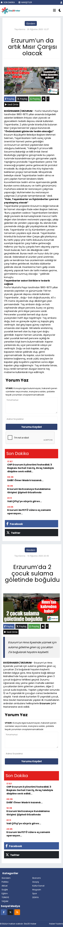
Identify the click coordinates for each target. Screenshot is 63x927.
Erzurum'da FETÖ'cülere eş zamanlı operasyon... (29, 511)
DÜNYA (35, 897)
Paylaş (10, 98)
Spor (34, 893)
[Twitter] (10, 912)
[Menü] (54, 10)
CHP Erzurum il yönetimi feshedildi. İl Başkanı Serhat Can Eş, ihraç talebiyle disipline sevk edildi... (30, 468)
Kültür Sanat (38, 885)
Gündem (30, 23)
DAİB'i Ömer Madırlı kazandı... (25, 480)
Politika (5, 881)
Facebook (16, 524)
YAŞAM (5, 901)
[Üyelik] (61, 2)
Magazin (36, 889)
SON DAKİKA (9, 2)
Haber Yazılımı (56, 923)
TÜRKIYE (5, 897)
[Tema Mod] (60, 10)
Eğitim (5, 893)
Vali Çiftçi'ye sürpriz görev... (24, 501)
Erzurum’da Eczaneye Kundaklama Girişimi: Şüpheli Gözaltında (28, 490)
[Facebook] (3, 912)
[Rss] (17, 912)
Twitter (15, 533)
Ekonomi (36, 878)
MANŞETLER (26, 2)
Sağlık (5, 889)
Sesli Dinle (12, 104)
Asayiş (35, 881)
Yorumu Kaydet (31, 427)
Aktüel (4, 885)
